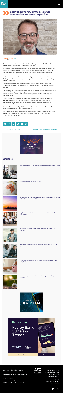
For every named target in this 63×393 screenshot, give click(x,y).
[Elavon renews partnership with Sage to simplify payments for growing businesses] (10, 282)
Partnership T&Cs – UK (53, 370)
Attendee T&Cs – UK (54, 374)
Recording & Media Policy (52, 381)
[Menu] (58, 3)
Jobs (58, 385)
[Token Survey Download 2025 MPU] (31, 337)
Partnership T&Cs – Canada (52, 372)
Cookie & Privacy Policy (52, 369)
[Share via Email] (22, 124)
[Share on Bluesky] (18, 124)
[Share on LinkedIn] (13, 124)
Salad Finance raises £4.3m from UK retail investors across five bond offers (40, 165)
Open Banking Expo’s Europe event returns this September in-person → (44, 130)
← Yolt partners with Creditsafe (11, 129)
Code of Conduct (54, 383)
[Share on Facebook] (9, 124)
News (15, 58)
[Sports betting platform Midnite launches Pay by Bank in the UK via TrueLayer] (10, 235)
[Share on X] (5, 124)
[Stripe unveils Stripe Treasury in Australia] (10, 188)
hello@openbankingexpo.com (10, 380)
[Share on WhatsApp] (26, 124)
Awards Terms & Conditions (55, 378)
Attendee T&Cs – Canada (52, 376)
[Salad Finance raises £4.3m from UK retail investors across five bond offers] (10, 172)
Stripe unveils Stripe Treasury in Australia (30, 181)
